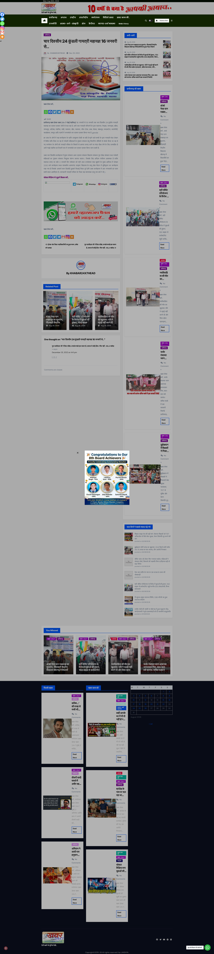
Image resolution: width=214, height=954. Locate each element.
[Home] (44, 20)
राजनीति (53, 23)
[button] (172, 21)
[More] (2, 37)
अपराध (64, 17)
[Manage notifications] (6, 948)
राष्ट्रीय (73, 17)
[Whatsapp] (2, 23)
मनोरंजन (95, 17)
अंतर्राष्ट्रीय (83, 17)
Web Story (124, 23)
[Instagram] (2, 28)
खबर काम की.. (123, 17)
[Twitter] (2, 19)
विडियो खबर (108, 17)
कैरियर (92, 23)
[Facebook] (2, 14)
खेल (83, 23)
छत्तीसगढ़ (53, 17)
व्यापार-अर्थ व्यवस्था (106, 23)
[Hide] (1, 41)
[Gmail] (2, 32)
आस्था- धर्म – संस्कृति (69, 23)
